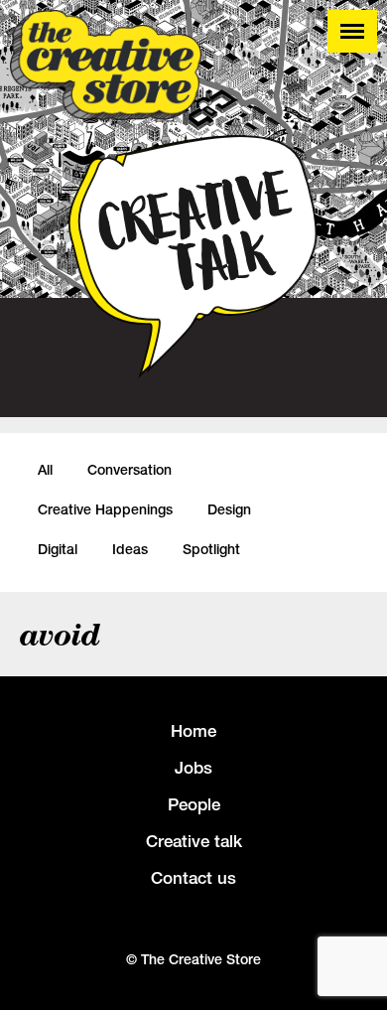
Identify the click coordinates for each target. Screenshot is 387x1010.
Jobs (193, 768)
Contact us (193, 878)
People (194, 804)
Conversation (129, 470)
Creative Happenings (105, 509)
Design (229, 509)
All (45, 470)
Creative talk (194, 841)
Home (193, 731)
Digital (57, 549)
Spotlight (211, 549)
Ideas (130, 549)
